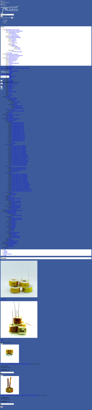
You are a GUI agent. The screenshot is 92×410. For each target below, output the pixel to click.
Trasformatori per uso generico (13, 114)
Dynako (13, 41)
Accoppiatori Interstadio (14, 36)
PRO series (11, 246)
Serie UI (13, 203)
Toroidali (11, 116)
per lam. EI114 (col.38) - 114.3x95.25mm (21, 184)
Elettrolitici (14, 223)
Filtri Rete (14, 220)
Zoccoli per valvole (16, 236)
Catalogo (5, 20)
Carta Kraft (14, 208)
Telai (10, 196)
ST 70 (15, 42)
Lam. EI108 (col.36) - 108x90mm (19, 156)
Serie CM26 (17, 101)
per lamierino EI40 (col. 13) (18, 122)
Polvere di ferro (17, 215)
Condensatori (12, 221)
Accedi (3, 3)
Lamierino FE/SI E (18, 105)
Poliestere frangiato (16, 207)
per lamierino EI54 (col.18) (18, 125)
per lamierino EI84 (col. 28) (18, 130)
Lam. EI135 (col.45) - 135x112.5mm (20, 161)
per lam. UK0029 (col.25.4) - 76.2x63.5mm (21, 189)
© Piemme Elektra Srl (5, 74)
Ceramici (14, 225)
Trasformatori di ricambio (11, 58)
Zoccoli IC (14, 234)
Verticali (13, 194)
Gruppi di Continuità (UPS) (12, 243)
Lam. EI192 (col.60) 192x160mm (19, 165)
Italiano (3, 2)
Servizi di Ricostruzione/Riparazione (14, 210)
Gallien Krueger (12, 76)
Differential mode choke (17, 219)
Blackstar (11, 61)
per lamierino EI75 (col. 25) (18, 129)
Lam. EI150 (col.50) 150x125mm (19, 162)
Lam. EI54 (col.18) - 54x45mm (19, 147)
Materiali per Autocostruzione (12, 118)
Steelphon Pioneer (13, 91)
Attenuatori (14, 99)
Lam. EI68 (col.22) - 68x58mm (19, 149)
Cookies (27, 68)
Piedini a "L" (12, 197)
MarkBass (11, 81)
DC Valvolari (12, 109)
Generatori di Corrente (11, 242)
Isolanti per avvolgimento (14, 206)
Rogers (10, 87)
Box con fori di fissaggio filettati (19, 167)
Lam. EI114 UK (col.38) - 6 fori (19, 158)
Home (4, 250)
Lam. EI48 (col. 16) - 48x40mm (19, 145)
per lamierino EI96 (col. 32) (18, 131)
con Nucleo (14, 104)
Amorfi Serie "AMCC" (16, 205)
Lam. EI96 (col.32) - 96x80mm (19, 153)
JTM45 (16, 46)
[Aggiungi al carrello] (2, 375)
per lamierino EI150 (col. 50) (18, 139)
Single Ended (15, 34)
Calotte (10, 172)
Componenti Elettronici (11, 211)
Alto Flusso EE (17, 107)
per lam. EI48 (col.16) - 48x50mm (19, 174)
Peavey (10, 85)
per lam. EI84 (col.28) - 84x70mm (19, 179)
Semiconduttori (12, 227)
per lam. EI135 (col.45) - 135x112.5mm (21, 187)
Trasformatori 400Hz (13, 241)
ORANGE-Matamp (13, 83)
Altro (10, 238)
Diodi (13, 228)
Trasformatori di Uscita (14, 32)
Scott (10, 90)
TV (9, 92)
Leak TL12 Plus (18, 51)
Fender (13, 43)
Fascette (10, 192)
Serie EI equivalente (16, 202)
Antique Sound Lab (13, 59)
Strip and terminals (16, 237)
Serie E (16, 103)
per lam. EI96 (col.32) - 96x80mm (19, 180)
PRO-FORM (12, 86)
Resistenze (11, 239)
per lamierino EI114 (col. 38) (18, 135)
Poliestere (14, 224)
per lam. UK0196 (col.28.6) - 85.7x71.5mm (21, 190)
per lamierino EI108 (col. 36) (18, 134)
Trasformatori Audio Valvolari (12, 29)
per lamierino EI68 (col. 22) (18, 127)
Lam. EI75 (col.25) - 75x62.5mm (19, 150)
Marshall (13, 45)
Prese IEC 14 (15, 233)
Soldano (10, 89)
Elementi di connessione (14, 232)
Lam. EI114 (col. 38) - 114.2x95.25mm (20, 157)
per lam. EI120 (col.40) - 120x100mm (20, 185)
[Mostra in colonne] (2, 344)
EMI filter (11, 216)
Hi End (10, 52)
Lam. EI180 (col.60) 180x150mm (19, 163)
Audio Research (12, 60)
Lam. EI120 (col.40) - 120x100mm (19, 159)
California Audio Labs (14, 63)
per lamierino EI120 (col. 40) (18, 136)
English (7, 2)
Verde (18, 47)
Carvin (10, 64)
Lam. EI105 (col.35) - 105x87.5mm (20, 154)
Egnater (10, 69)
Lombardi (11, 80)
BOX (10, 166)
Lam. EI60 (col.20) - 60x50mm (19, 148)
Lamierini (11, 144)
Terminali (14, 143)
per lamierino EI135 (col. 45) (18, 138)
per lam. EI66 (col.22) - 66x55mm (19, 175)
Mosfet (13, 229)
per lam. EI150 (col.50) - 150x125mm (20, 188)
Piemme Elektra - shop (6, 17)
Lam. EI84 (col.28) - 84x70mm (19, 152)
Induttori (8, 96)
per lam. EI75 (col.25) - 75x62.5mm (20, 178)
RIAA (10, 113)
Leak (13, 50)
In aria (13, 100)
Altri (12, 141)
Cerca (4, 22)
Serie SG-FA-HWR (16, 201)
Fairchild (11, 72)
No (3, 83)
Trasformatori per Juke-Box (12, 54)
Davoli (10, 67)
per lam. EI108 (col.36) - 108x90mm (20, 183)
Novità (5, 21)
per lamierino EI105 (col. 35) (18, 132)
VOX (10, 94)
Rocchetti (11, 121)
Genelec (10, 77)
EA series (11, 245)
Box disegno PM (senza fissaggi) (19, 169)
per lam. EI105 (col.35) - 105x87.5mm (20, 181)
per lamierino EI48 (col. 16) (18, 123)
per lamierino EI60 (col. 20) (18, 126)
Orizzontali (14, 193)
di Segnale (11, 112)
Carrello (18, 68)
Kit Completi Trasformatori (15, 37)
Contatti (4, 5)
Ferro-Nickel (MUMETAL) (15, 198)
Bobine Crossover (13, 98)
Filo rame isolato (12, 119)
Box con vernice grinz (17, 170)
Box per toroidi (15, 171)
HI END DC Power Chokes (18, 110)
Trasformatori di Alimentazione (16, 31)
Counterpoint (12, 65)
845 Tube (14, 38)
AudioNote (14, 40)
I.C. (12, 230)
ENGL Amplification (13, 70)
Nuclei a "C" (12, 199)
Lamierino (11, 117)
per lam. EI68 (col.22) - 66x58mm (19, 176)
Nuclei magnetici (12, 212)
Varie (7, 247)
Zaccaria (11, 95)
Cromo (18, 49)
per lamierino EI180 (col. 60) (18, 140)
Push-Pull (14, 33)
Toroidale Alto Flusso (19, 108)
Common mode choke (17, 218)
